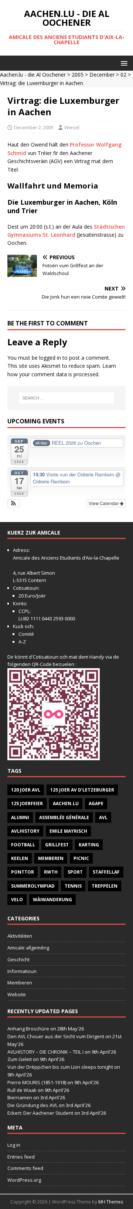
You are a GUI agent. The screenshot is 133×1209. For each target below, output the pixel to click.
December (102, 74)
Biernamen (19, 1097)
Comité (26, 634)
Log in (13, 1145)
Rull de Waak (22, 1090)
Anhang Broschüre (28, 1028)
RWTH (51, 872)
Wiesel (71, 127)
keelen (19, 858)
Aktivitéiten (19, 936)
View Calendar (104, 503)
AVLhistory (25, 831)
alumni (20, 817)
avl (103, 817)
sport (75, 872)
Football (23, 845)
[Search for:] (66, 398)
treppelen (104, 886)
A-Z (22, 641)
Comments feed (25, 1168)
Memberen (51, 858)
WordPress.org (24, 1180)
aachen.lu (66, 803)
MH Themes (110, 1202)
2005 (77, 74)
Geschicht (18, 959)
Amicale (21, 557)
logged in (50, 357)
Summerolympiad (33, 886)
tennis (73, 886)
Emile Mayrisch (68, 831)
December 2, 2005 (34, 127)
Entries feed (21, 1156)
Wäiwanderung (52, 899)
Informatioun (22, 971)
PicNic (81, 858)
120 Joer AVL (25, 790)
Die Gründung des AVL (32, 1105)
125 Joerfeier (27, 803)
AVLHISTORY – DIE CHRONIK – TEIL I (45, 1051)
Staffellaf (106, 872)
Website (16, 994)
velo (17, 899)
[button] (123, 62)
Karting (89, 845)
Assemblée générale (64, 817)
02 (123, 74)
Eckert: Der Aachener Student (40, 1113)
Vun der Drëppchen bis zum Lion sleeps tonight (60, 1067)
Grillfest (57, 845)
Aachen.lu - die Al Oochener (33, 74)
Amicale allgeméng (28, 947)
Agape (96, 803)
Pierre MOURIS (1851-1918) (36, 1082)
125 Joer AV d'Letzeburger (82, 790)
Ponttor (22, 872)
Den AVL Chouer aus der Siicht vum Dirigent (55, 1036)
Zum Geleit (19, 1059)
